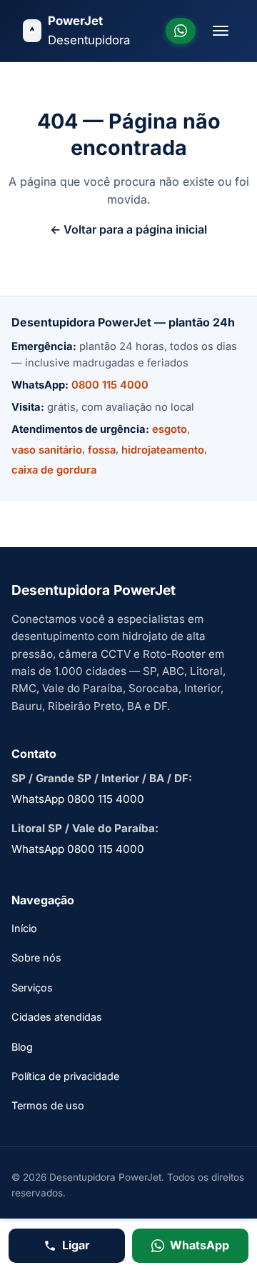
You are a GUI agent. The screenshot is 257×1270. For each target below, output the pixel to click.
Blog (22, 1047)
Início (24, 928)
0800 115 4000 (109, 385)
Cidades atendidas (56, 1017)
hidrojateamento (162, 450)
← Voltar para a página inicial (128, 229)
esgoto (169, 429)
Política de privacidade (65, 1076)
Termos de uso (47, 1105)
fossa (102, 450)
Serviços (32, 987)
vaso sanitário (46, 450)
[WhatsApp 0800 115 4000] (181, 31)
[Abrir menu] (220, 30)
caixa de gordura (53, 470)
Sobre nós (36, 957)
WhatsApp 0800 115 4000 (77, 799)
